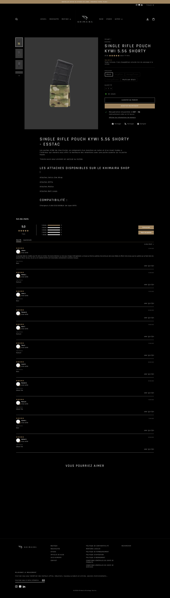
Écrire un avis (146, 227)
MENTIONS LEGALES (93, 549)
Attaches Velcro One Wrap (51, 177)
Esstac (108, 42)
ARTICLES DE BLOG (57, 555)
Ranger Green (133, 74)
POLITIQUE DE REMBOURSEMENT (97, 552)
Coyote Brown (113, 79)
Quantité (108, 85)
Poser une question (146, 232)
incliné (80, 159)
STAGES (109, 19)
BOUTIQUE (65, 19)
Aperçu (31, 512)
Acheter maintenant (130, 106)
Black (109, 74)
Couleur (108, 71)
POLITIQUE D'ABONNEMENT (95, 557)
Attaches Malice (47, 186)
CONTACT (54, 560)
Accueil (107, 39)
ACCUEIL (44, 19)
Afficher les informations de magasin (122, 117)
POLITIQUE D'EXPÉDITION (95, 555)
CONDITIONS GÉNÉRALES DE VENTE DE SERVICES (100, 566)
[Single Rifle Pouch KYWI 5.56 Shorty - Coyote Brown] (34, 527)
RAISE (101, 19)
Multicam (119, 74)
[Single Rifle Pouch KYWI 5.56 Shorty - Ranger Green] (32, 527)
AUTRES (118, 19)
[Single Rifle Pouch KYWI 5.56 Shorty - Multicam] (29, 527)
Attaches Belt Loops (48, 191)
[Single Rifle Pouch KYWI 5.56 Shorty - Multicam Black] (37, 527)
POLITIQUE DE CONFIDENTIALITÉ (97, 546)
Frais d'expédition (123, 62)
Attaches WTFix (46, 182)
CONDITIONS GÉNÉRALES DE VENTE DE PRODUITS (100, 561)
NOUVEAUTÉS (54, 19)
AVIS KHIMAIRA (56, 557)
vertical (70, 159)
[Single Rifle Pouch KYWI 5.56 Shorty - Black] (26, 527)
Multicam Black (129, 79)
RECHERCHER (126, 546)
